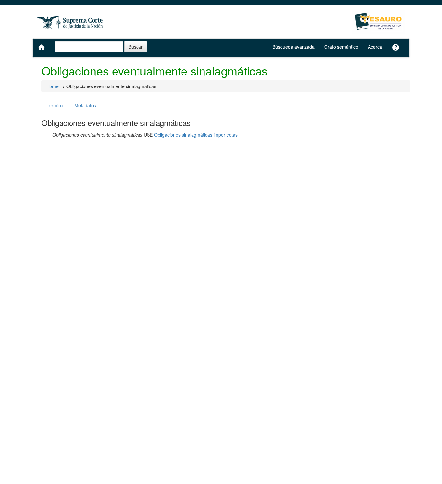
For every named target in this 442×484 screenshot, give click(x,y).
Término (55, 105)
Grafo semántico (341, 46)
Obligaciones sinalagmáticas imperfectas (196, 135)
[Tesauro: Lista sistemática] (378, 22)
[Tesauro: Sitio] (71, 21)
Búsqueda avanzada (293, 46)
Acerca (375, 46)
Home (52, 86)
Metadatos (85, 105)
